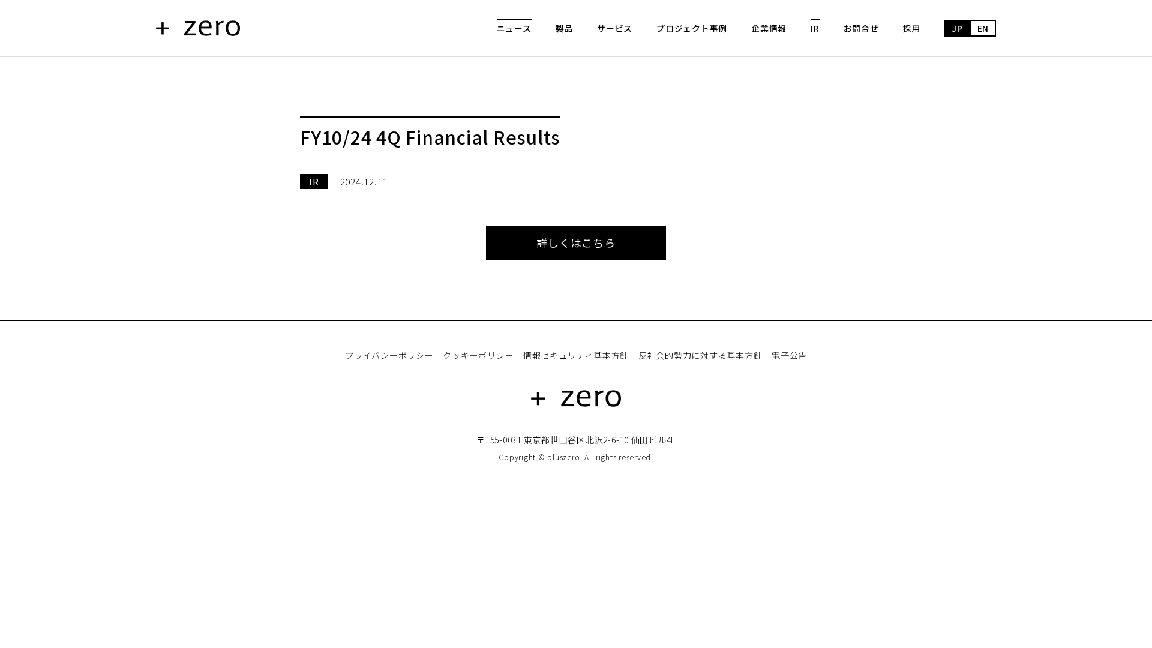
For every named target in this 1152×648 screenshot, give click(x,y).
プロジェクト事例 (691, 28)
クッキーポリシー (478, 355)
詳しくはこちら (575, 242)
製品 (565, 28)
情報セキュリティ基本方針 (576, 355)
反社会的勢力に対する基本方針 (700, 355)
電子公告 (789, 355)
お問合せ (861, 28)
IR (815, 28)
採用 (912, 28)
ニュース (514, 28)
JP (957, 28)
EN (983, 28)
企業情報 (769, 28)
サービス (614, 28)
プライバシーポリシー (389, 355)
